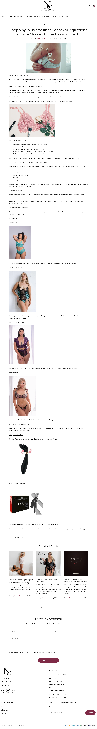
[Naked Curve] (48, 6)
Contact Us (5, 685)
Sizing (3, 707)
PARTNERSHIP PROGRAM (58, 697)
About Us (4, 710)
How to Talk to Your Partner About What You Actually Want (76, 581)
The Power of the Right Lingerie (21, 580)
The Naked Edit (11, 16)
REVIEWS (52, 678)
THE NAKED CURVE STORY (58, 675)
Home (3, 16)
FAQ (50, 688)
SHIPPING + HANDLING (57, 684)
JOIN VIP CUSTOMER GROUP (59, 694)
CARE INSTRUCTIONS (56, 691)
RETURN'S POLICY (55, 681)
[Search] (89, 6)
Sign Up (90, 712)
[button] (42, 607)
